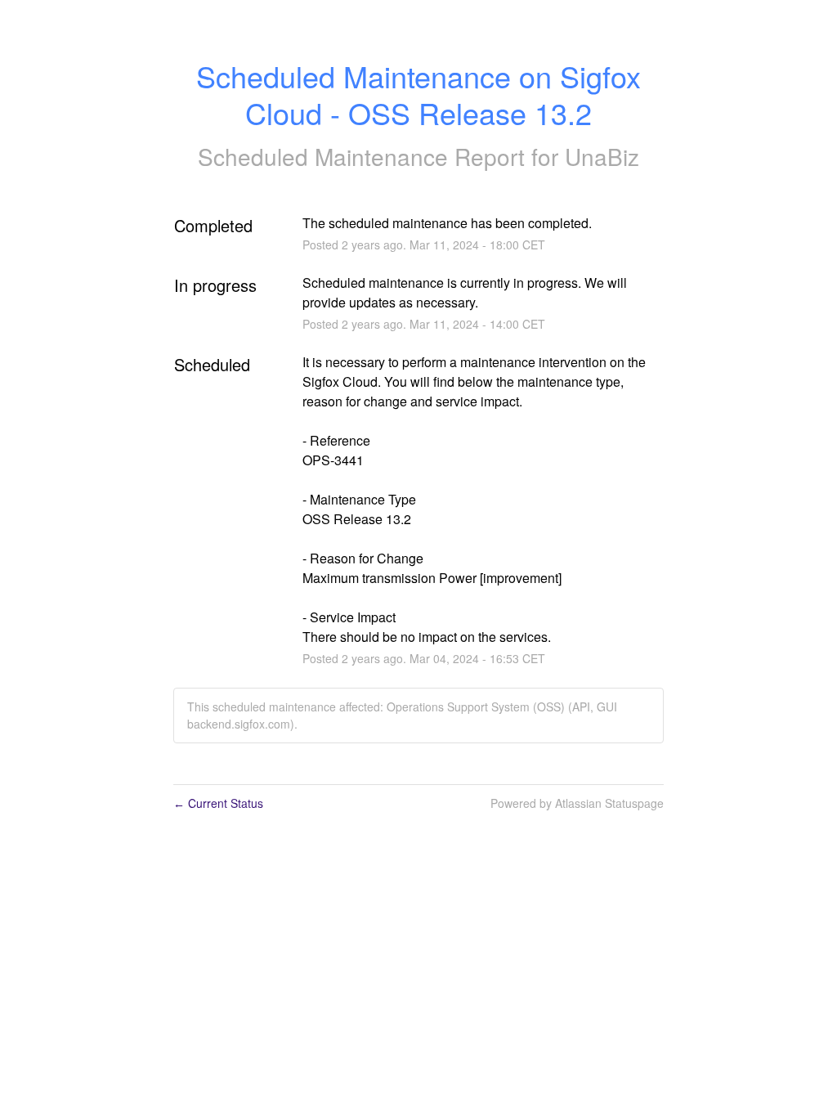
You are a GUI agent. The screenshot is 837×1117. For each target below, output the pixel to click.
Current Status (218, 803)
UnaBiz (602, 156)
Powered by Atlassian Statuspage (577, 803)
